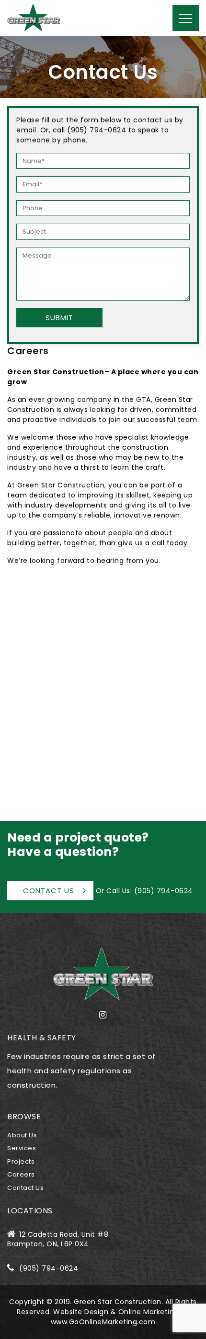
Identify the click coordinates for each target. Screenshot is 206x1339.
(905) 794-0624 (163, 891)
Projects (20, 1161)
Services (21, 1148)
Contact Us (48, 890)
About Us (22, 1135)
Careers (21, 1174)
